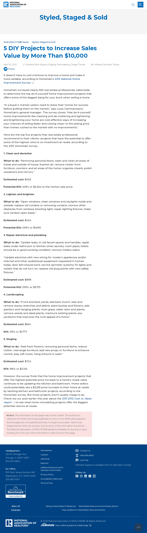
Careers (44, 454)
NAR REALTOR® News (16, 42)
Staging (52, 64)
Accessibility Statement (52, 479)
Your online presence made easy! (73, 525)
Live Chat (84, 460)
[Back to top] (138, 527)
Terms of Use (47, 483)
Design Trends (78, 64)
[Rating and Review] (16, 497)
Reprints (44, 463)
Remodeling (63, 64)
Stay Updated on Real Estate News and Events (83, 510)
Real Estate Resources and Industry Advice (98, 506)
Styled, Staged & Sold (74, 17)
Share (11, 69)
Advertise (45, 459)
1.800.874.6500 (87, 455)
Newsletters (46, 450)
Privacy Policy (47, 474)
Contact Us (85, 450)
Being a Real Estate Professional (61, 506)
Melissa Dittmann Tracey (107, 64)
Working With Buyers (36, 64)
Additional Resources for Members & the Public (52, 468)
